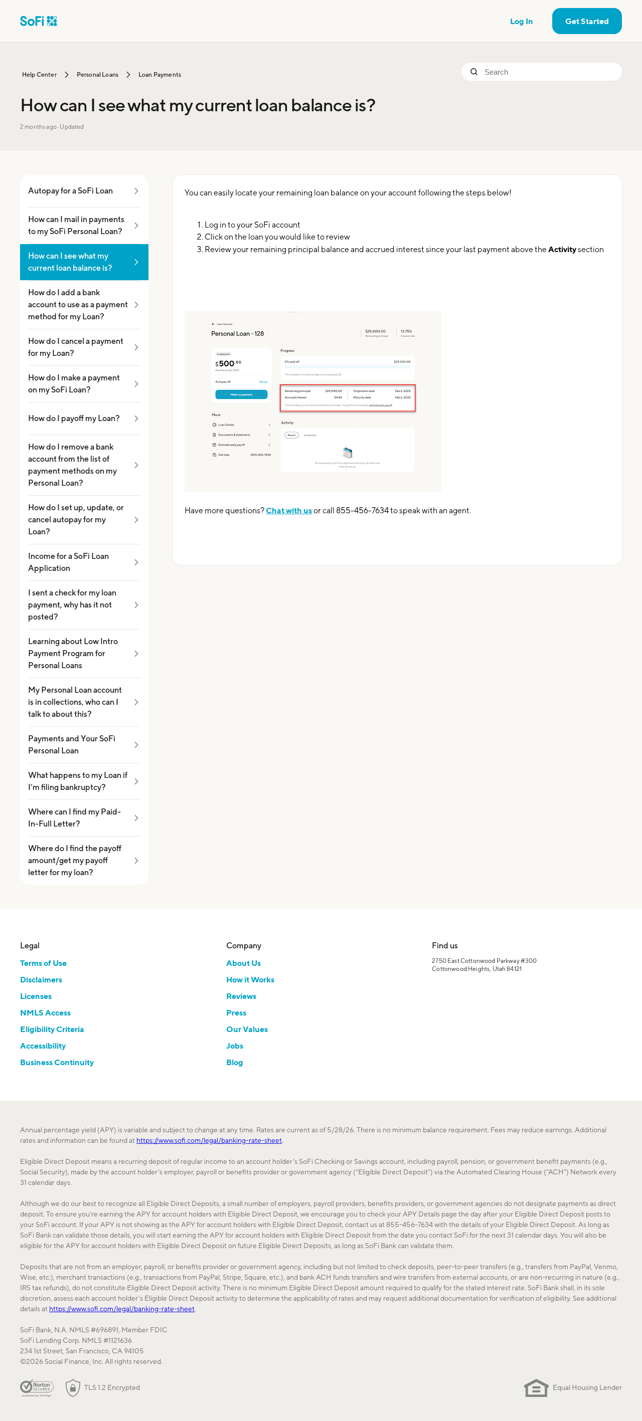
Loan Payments (159, 74)
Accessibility (43, 1046)
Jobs (234, 1046)
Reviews (241, 996)
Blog (234, 1062)
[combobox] (549, 72)
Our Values (247, 1029)
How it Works (250, 979)
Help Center (39, 74)
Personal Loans (97, 74)
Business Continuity (57, 1062)
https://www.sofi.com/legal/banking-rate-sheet (209, 1140)
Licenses (36, 996)
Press (236, 1012)
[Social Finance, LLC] (39, 21)
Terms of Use (43, 963)
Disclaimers (41, 979)
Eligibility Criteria (52, 1029)
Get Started (587, 21)
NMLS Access (45, 1012)
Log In (521, 21)
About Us (243, 963)
